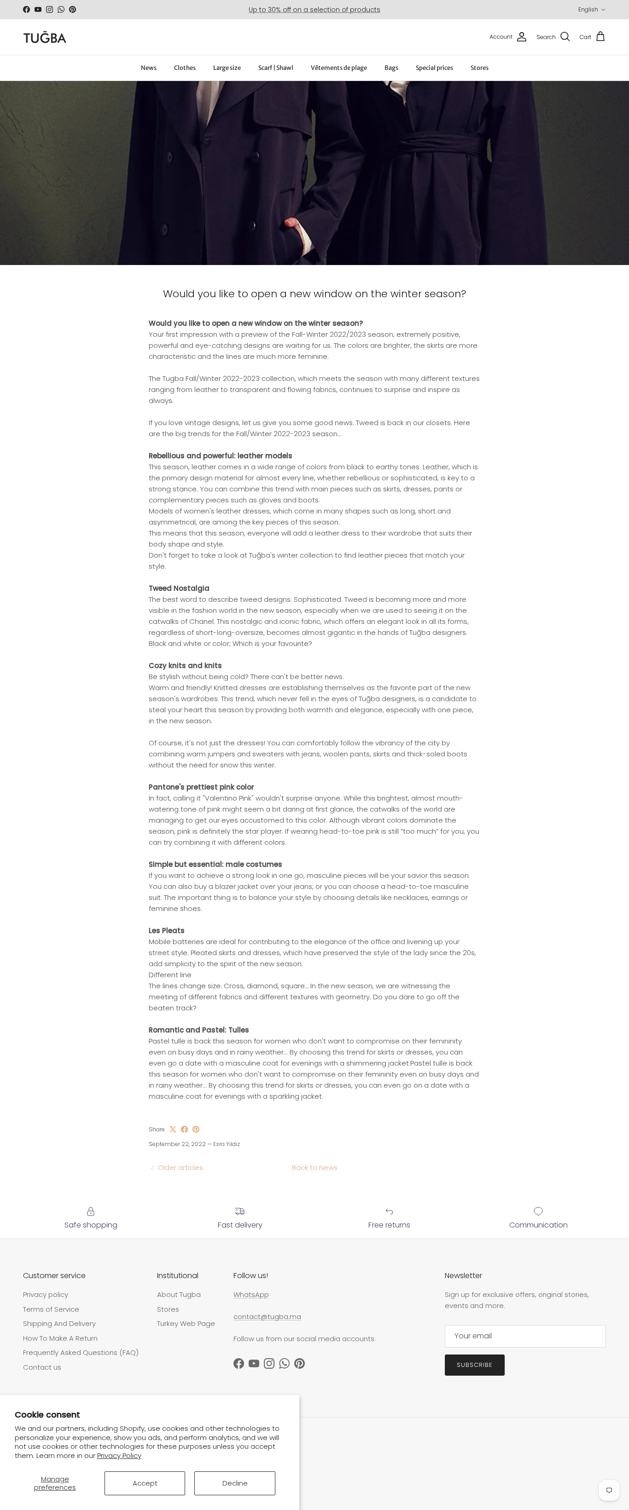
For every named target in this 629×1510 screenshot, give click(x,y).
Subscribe (475, 1364)
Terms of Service (51, 1309)
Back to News (315, 1167)
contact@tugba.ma (267, 1316)
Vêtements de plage (339, 68)
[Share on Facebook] (184, 1129)
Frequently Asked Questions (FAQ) (81, 1352)
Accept (145, 1483)
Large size (227, 68)
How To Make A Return (60, 1338)
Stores (480, 68)
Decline (235, 1483)
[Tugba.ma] (45, 37)
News (149, 68)
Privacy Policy (119, 1455)
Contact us (42, 1367)
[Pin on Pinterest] (195, 1129)
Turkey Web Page (186, 1323)
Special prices (434, 68)
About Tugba (179, 1294)
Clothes (185, 68)
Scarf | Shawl (275, 68)
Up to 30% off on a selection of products (314, 9)
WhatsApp (251, 1294)
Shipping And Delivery (59, 1323)
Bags (391, 68)
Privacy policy (45, 1294)
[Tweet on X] (172, 1129)
